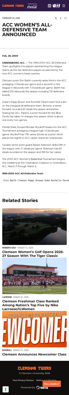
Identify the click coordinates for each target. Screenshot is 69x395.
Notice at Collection (46, 380)
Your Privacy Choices (23, 380)
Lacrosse (7, 297)
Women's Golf (9, 247)
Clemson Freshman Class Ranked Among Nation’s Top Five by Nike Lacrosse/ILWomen (30, 305)
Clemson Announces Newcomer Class (34, 354)
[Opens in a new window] (56, 5)
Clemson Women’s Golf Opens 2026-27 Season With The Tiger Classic (33, 254)
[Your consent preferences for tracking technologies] (6, 389)
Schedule (49, 5)
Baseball (7, 350)
